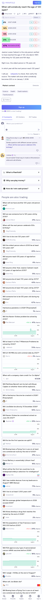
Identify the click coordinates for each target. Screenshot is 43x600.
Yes (31, 22)
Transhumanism (8, 95)
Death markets (23, 91)
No (35, 22)
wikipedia (14, 74)
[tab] (7, 117)
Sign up (37, 3)
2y (10, 140)
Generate (36, 85)
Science (5, 91)
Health (13, 91)
